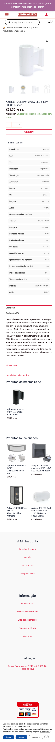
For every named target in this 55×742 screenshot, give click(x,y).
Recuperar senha (27, 573)
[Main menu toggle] (6, 14)
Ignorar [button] (40, 7)
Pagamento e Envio (27, 628)
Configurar (45, 731)
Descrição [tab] (10, 308)
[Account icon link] (46, 14)
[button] (47, 41)
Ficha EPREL (11, 365)
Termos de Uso (27, 603)
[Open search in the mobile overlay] (22, 22)
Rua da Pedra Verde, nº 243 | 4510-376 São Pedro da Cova (27, 667)
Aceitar (8, 737)
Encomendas (27, 565)
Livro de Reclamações (27, 620)
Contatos (27, 636)
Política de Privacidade (27, 612)
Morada (27, 557)
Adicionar (29, 132)
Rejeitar (21, 737)
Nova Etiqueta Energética (17, 375)
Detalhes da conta (27, 549)
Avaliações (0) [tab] (12, 313)
